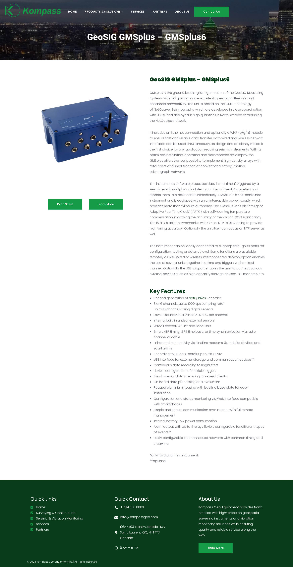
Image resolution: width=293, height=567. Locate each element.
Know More (215, 548)
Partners (42, 529)
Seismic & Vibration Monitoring (59, 518)
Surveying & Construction (56, 513)
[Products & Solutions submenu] (122, 12)
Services (42, 524)
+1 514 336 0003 (132, 507)
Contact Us (211, 12)
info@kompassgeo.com (139, 517)
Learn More (106, 204)
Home (40, 507)
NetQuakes (197, 298)
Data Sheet (65, 204)
